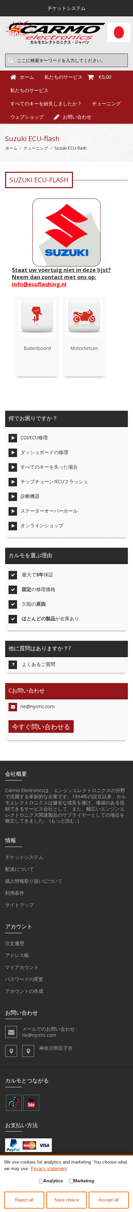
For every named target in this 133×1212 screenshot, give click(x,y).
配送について (19, 869)
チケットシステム (24, 857)
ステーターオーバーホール (49, 510)
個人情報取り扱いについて (33, 881)
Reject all (24, 1200)
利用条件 (14, 893)
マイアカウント (22, 967)
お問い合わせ (77, 116)
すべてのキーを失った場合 (49, 467)
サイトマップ (19, 905)
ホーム (11, 148)
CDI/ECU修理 (34, 437)
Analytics (53, 1180)
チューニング (106, 103)
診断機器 (30, 496)
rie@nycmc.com (37, 706)
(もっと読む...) (64, 820)
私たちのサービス (29, 90)
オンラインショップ (41, 525)
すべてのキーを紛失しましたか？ (46, 103)
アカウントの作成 (24, 991)
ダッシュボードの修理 (44, 452)
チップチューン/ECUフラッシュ (54, 481)
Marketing (83, 1180)
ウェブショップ (27, 116)
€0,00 (105, 77)
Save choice (66, 1200)
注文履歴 (14, 943)
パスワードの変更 (24, 979)
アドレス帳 (17, 955)
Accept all (109, 1200)
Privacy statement (49, 1168)
